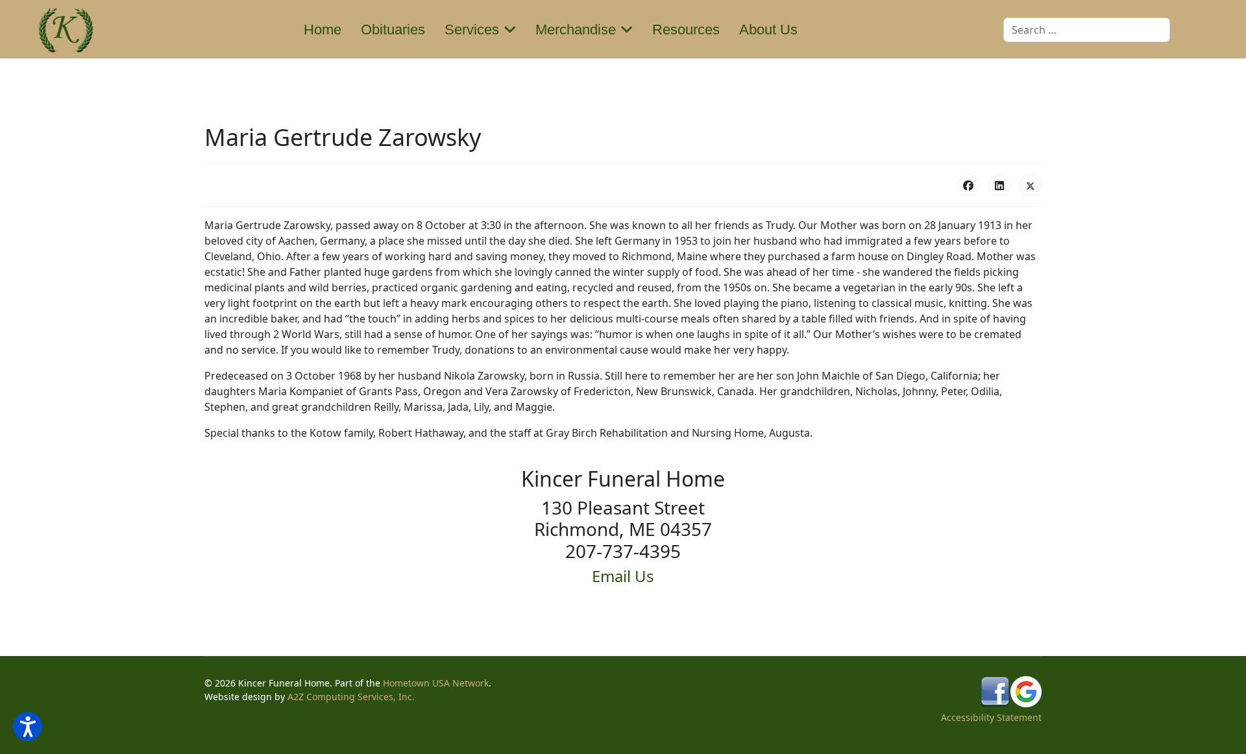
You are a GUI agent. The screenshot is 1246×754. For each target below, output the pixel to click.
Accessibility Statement (991, 717)
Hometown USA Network (436, 683)
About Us (768, 29)
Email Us (623, 576)
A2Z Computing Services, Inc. (351, 696)
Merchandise (575, 29)
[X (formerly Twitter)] (1031, 185)
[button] (27, 726)
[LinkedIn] (999, 185)
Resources (686, 29)
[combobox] (1086, 30)
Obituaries (393, 29)
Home (322, 29)
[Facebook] (968, 185)
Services (472, 29)
